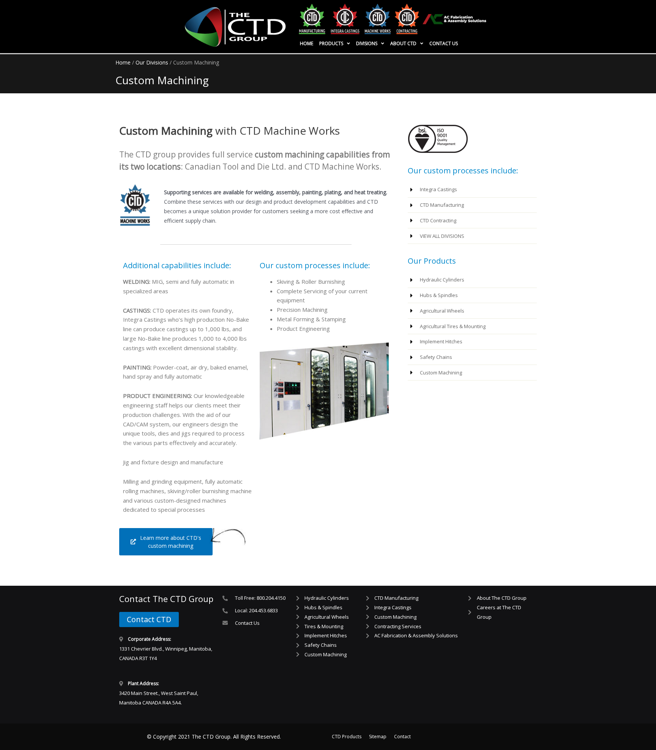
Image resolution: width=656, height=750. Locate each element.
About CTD (403, 43)
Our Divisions (152, 62)
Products (331, 43)
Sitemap (377, 736)
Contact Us (443, 43)
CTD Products (346, 736)
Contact (402, 736)
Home (306, 43)
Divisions (366, 43)
